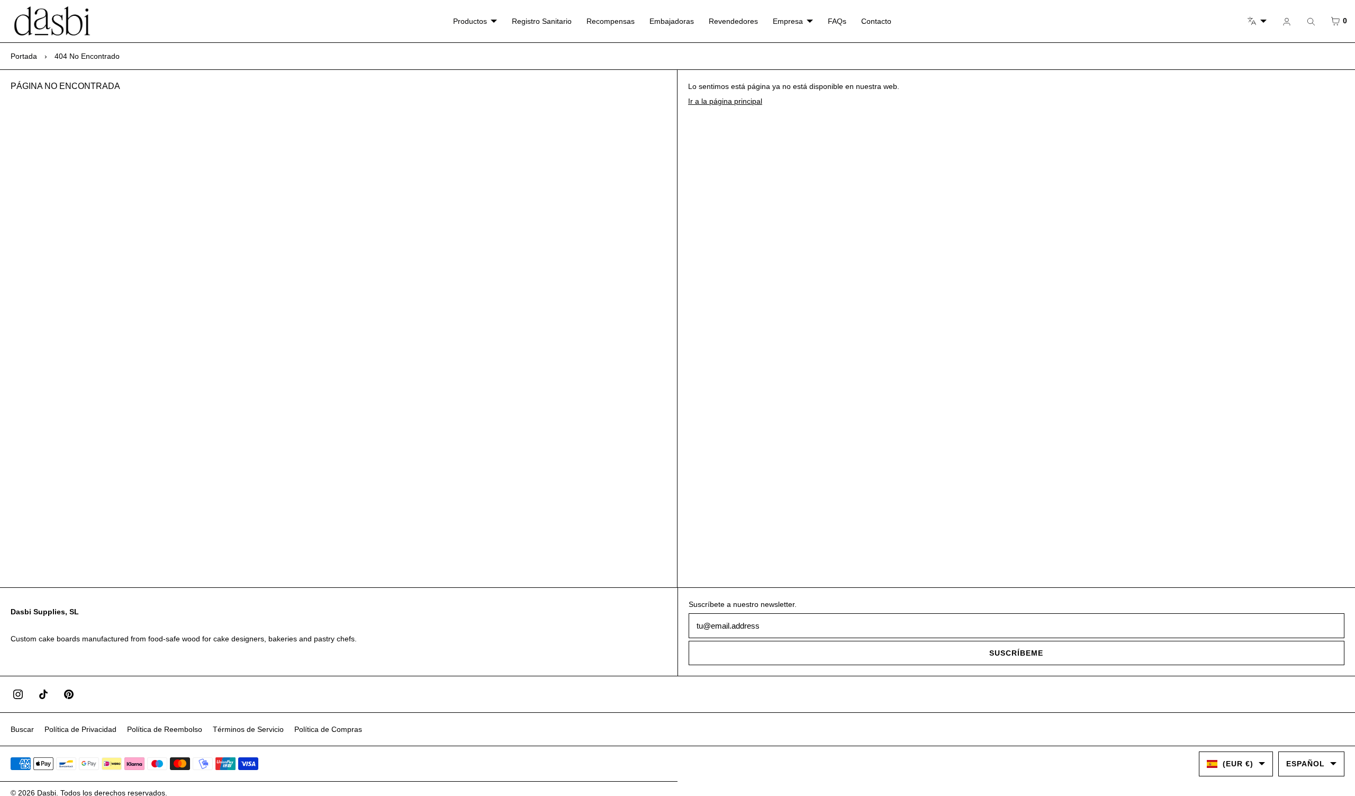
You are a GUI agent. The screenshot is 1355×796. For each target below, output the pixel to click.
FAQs (837, 21)
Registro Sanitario (542, 21)
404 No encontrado (87, 56)
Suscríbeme (1016, 653)
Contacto (876, 21)
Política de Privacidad (80, 729)
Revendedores (733, 21)
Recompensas (610, 21)
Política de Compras (328, 729)
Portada (24, 56)
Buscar (22, 729)
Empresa (788, 21)
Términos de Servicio (248, 729)
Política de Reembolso (164, 729)
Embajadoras (671, 21)
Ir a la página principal (725, 101)
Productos (470, 21)
